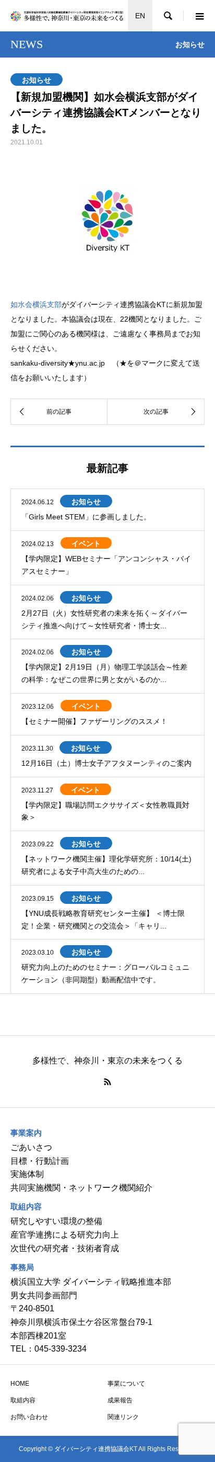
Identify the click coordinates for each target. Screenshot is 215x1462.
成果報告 (120, 1400)
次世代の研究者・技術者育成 (64, 1248)
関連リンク (123, 1417)
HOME (19, 1383)
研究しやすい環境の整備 (56, 1221)
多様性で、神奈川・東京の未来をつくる (107, 1060)
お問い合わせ (29, 1417)
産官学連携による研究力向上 (64, 1234)
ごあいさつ (31, 1147)
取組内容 (22, 1400)
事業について (126, 1383)
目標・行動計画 (39, 1161)
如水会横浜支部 (36, 304)
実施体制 (27, 1174)
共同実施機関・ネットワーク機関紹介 (81, 1187)
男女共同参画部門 (43, 1295)
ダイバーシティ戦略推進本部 (117, 1281)
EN (140, 16)
